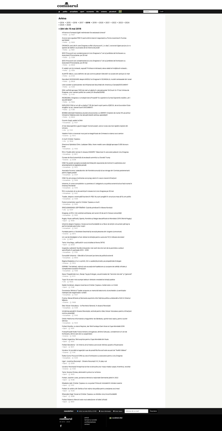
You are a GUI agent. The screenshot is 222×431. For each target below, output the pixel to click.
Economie (90, 12)
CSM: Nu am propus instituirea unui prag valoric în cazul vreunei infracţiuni (89, 178)
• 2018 (87, 23)
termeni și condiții (90, 420)
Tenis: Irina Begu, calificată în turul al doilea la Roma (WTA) (83, 242)
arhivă (86, 418)
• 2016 (74, 23)
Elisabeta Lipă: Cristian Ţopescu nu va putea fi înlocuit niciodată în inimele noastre (92, 383)
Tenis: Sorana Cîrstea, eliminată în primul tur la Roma (81, 372)
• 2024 (126, 23)
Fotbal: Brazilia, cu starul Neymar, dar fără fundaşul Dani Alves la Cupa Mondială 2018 (93, 326)
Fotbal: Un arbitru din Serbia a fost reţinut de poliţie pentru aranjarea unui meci (91, 389)
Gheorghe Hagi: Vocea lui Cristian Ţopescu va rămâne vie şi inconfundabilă (89, 394)
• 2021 (106, 23)
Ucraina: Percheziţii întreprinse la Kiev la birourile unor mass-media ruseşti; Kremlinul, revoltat (96, 367)
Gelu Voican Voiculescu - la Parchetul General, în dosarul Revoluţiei (86, 306)
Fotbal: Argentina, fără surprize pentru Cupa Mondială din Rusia (85, 339)
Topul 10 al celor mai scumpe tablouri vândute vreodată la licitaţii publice (88, 279)
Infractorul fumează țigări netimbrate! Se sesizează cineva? (83, 32)
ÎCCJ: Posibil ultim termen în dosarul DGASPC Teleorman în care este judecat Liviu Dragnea (95, 152)
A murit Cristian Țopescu (71, 139)
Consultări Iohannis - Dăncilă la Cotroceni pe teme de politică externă (87, 255)
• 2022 (113, 23)
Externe (104, 12)
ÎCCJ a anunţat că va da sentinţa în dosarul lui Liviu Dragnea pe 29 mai (88, 191)
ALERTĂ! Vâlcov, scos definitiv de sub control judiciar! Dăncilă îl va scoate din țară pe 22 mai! (96, 74)
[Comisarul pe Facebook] (61, 426)
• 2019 (93, 23)
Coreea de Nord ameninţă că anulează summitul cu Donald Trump (86, 157)
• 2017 (80, 23)
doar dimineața (105, 411)
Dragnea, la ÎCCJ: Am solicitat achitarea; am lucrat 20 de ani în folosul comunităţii (92, 213)
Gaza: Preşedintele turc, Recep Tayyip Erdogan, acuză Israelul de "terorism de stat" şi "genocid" (97, 274)
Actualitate (74, 12)
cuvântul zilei (117, 418)
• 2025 (61, 25)
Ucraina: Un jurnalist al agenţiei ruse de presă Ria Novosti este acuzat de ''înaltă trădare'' (94, 350)
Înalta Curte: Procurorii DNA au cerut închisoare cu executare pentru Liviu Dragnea (92, 356)
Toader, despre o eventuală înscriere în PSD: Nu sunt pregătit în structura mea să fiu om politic (96, 197)
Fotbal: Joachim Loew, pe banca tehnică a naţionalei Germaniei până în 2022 (90, 378)
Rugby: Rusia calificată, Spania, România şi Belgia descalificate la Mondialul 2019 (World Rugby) (97, 218)
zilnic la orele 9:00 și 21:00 (87, 411)
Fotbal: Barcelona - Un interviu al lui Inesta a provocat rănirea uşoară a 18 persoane (92, 345)
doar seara (118, 411)
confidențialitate (90, 422)
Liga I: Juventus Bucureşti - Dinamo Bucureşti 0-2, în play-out (84, 361)
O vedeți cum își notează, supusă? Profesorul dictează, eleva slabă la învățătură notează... (95, 68)
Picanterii (112, 12)
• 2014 (61, 23)
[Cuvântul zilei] (118, 11)
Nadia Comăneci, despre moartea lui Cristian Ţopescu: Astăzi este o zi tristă (90, 285)
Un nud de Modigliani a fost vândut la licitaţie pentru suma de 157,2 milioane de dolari (93, 237)
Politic (65, 12)
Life (97, 12)
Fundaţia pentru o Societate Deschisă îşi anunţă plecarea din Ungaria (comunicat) (92, 231)
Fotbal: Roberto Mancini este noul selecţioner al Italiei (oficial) (84, 399)
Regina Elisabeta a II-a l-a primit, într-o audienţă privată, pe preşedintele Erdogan (91, 261)
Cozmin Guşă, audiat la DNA (72, 120)
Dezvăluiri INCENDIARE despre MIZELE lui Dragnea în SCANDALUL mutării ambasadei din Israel (96, 79)
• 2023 (119, 23)
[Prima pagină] (59, 11)
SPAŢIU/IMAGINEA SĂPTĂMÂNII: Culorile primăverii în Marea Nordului (87, 208)
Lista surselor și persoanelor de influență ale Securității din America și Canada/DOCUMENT (95, 85)
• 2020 (100, 23)
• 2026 (67, 25)
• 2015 (67, 23)
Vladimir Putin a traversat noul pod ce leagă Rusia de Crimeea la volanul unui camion (92, 133)
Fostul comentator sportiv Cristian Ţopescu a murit (80, 202)
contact (87, 424)
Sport (82, 12)
